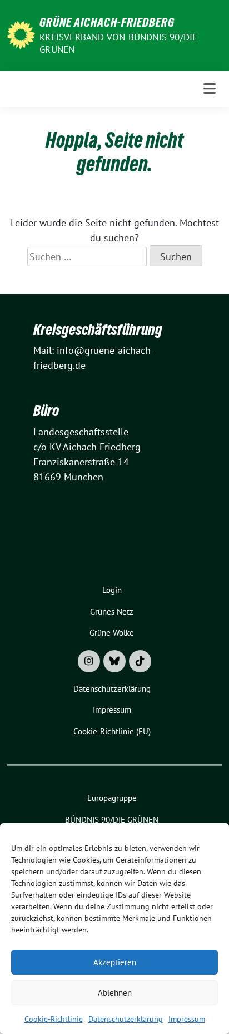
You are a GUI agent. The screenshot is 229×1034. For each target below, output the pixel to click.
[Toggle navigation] (209, 88)
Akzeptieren (114, 962)
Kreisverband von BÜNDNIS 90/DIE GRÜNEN (118, 43)
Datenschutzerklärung (125, 1019)
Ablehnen (115, 992)
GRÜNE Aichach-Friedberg (107, 22)
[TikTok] (140, 661)
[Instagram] (89, 661)
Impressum (186, 1019)
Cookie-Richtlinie (53, 1019)
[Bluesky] (114, 661)
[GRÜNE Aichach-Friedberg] (21, 34)
